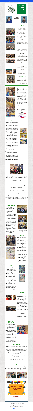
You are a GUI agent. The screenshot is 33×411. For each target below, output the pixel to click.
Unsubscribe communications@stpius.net (16, 404)
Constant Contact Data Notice (18, 405)
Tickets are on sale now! (23, 76)
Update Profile (13, 405)
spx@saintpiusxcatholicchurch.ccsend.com (16, 406)
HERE (21, 203)
